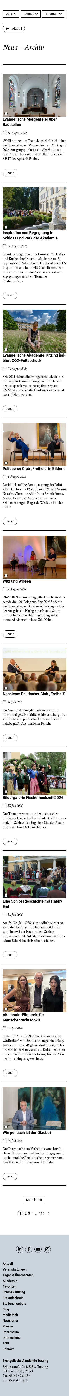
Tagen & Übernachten (18, 1275)
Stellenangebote (14, 1303)
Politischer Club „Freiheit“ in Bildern (34, 468)
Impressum (11, 1332)
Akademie (10, 1281)
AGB (6, 1343)
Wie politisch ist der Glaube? (27, 1132)
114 (41, 1213)
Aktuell (8, 1264)
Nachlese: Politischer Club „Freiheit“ (34, 694)
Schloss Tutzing (14, 1292)
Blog (6, 1309)
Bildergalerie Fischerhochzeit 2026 (33, 797)
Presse (8, 1326)
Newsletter (10, 1320)
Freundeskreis (13, 1298)
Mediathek (10, 1315)
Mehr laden (34, 1200)
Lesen (10, 173)
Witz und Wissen (17, 581)
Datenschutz (12, 1338)
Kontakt (8, 1349)
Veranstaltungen (15, 1269)
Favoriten (9, 1286)
